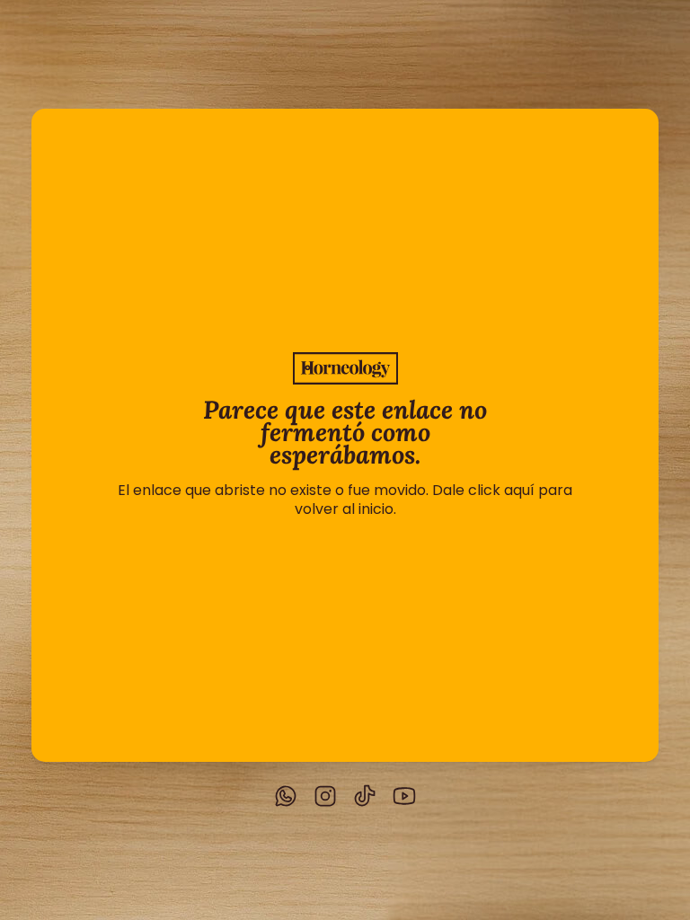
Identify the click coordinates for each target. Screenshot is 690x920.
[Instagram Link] (325, 797)
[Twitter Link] (285, 797)
